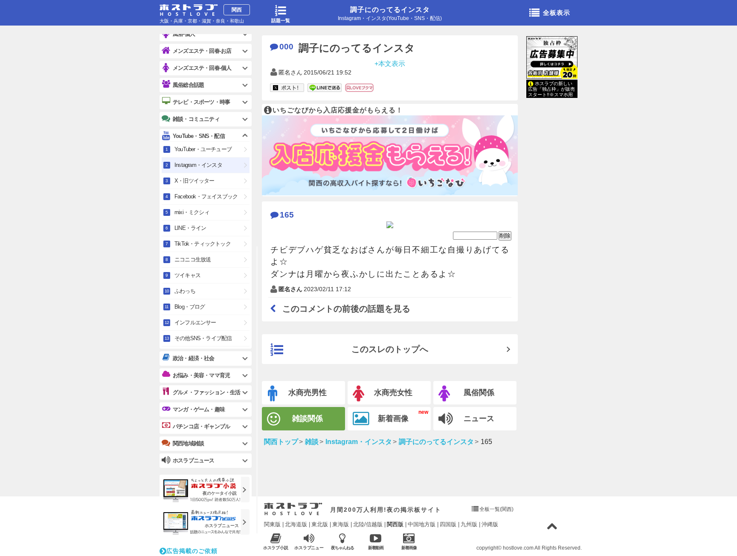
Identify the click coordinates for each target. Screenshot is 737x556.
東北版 (319, 524)
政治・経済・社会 (194, 358)
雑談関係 (307, 418)
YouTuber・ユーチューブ (203, 149)
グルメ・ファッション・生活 (207, 392)
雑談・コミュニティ (196, 119)
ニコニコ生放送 (192, 259)
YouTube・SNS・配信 (199, 136)
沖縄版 (490, 524)
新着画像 (393, 418)
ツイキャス (187, 275)
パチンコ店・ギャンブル (201, 426)
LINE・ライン (190, 228)
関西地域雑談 (188, 443)
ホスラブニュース (309, 547)
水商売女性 (393, 392)
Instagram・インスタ (198, 165)
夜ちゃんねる (342, 547)
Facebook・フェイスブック (206, 196)
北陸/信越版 (368, 524)
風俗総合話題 (188, 85)
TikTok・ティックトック (202, 244)
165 (287, 214)
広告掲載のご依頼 (192, 550)
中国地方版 (421, 524)
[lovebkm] (359, 88)
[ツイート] (287, 88)
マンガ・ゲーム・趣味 (199, 409)
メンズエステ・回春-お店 (202, 51)
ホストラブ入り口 (293, 509)
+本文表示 (390, 63)
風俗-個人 (184, 34)
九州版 (469, 524)
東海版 (340, 524)
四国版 (448, 524)
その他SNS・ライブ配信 (203, 338)
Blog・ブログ (189, 307)
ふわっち (184, 291)
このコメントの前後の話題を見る (346, 308)
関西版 (395, 524)
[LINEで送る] (325, 88)
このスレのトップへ (389, 349)
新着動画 (375, 547)
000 (286, 46)
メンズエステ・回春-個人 (202, 68)
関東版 (272, 524)
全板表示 (556, 12)
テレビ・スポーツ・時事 (201, 102)
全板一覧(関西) (496, 509)
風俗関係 (479, 392)
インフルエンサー (195, 322)
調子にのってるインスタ (390, 9)
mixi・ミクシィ (191, 212)
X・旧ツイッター (194, 181)
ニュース (479, 418)
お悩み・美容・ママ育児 (201, 375)
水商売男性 (307, 392)
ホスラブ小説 (276, 547)
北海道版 (296, 524)
